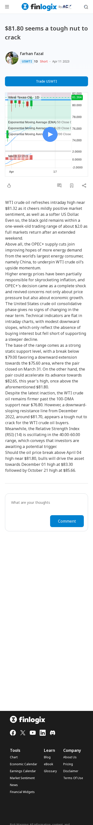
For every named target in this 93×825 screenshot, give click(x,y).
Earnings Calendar (23, 771)
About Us (70, 757)
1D (36, 61)
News (14, 785)
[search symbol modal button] (86, 7)
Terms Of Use (73, 778)
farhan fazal (31, 53)
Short (44, 61)
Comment (67, 521)
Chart (14, 757)
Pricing (68, 764)
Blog (47, 757)
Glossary (50, 771)
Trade (46, 81)
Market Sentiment (22, 778)
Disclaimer (70, 771)
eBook (48, 764)
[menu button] (7, 7)
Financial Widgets (22, 792)
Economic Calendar (23, 764)
